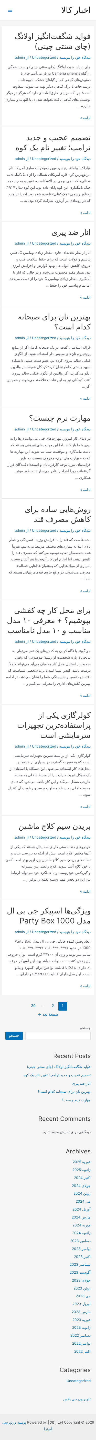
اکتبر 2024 (82, 1178)
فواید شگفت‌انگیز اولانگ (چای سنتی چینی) (59, 1067)
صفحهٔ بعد (48, 1014)
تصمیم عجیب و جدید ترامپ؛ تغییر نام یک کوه (57, 1075)
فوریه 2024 (81, 1225)
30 (33, 1005)
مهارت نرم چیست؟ (60, 417)
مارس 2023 (81, 1312)
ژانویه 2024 (81, 1233)
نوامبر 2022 (81, 1343)
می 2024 (83, 1201)
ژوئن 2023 (82, 1288)
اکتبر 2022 (82, 1351)
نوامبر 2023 (81, 1249)
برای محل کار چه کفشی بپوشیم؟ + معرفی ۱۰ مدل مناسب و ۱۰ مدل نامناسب (49, 620)
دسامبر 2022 (80, 1335)
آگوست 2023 (80, 1272)
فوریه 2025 (82, 1162)
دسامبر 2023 (80, 1241)
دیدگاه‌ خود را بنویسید (75, 57)
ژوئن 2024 (82, 1193)
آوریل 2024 (81, 1209)
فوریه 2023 (81, 1320)
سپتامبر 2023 (80, 1264)
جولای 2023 (81, 1280)
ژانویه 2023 (81, 1327)
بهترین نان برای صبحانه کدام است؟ (64, 1092)
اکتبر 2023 (82, 1257)
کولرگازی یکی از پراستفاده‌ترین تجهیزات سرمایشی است (54, 725)
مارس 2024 (81, 1217)
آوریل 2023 (81, 1304)
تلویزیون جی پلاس (77, 1399)
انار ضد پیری (71, 232)
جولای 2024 (81, 1186)
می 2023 (83, 1296)
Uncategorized (44, 57)
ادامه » (85, 118)
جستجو (85, 1028)
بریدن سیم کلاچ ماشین (54, 826)
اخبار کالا (76, 10)
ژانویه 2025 (81, 1170)
